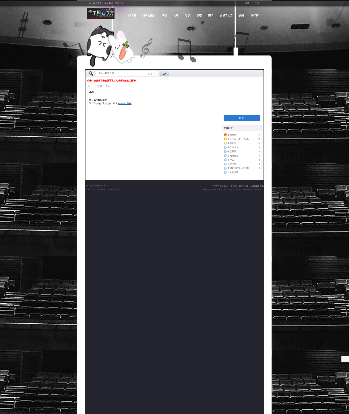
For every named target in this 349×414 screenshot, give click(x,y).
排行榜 (254, 15)
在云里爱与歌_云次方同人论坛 (88, 86)
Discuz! (99, 185)
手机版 (225, 185)
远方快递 (231, 164)
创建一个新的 (124, 103)
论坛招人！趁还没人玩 (238, 139)
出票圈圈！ (232, 135)
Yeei (117, 189)
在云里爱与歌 (257, 185)
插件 (241, 15)
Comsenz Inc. (103, 189)
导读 (187, 15)
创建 (242, 117)
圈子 (210, 15)
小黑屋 (233, 185)
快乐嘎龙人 (232, 147)
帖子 (150, 74)
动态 (199, 15)
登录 (247, 3)
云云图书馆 (232, 172)
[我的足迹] (345, 359)
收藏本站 (108, 3)
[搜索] (164, 74)
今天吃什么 (232, 155)
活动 (164, 15)
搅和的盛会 (149, 15)
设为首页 (97, 3)
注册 (257, 3)
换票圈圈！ (232, 143)
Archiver (215, 185)
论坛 (175, 15)
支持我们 (119, 3)
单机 (107, 86)
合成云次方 (226, 15)
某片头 (230, 160)
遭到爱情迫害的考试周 (238, 168)
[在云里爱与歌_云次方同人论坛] (89, 2)
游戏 (99, 86)
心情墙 (132, 15)
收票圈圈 (231, 151)
